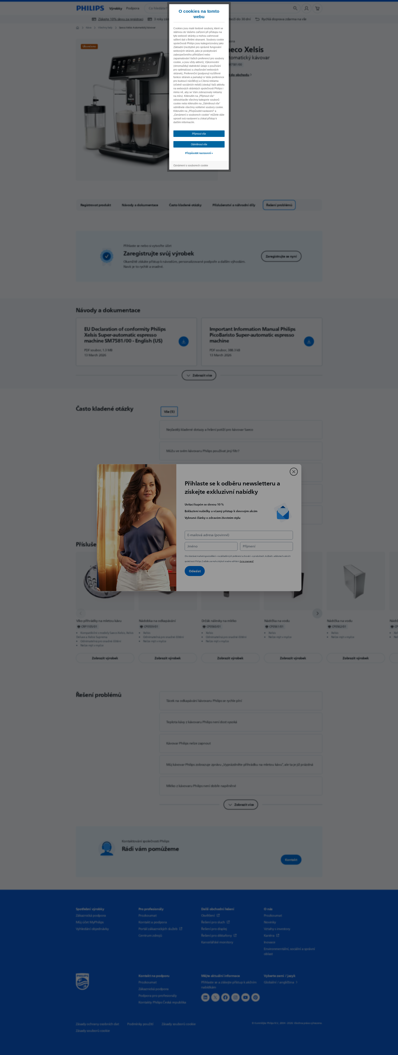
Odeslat (195, 571)
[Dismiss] (293, 471)
